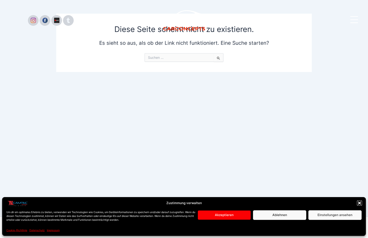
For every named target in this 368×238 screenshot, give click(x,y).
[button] (359, 203)
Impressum (53, 230)
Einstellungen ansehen (335, 215)
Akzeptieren (224, 215)
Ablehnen (279, 215)
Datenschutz (37, 230)
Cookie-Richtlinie (16, 230)
